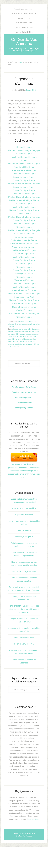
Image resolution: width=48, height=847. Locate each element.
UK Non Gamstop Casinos (24, 27)
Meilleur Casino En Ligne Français (24, 217)
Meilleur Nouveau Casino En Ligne (24, 294)
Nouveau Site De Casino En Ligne (24, 164)
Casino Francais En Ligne (24, 290)
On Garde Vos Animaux (24, 41)
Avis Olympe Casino (24, 274)
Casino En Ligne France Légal (24, 244)
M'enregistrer (33, 819)
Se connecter (30, 833)
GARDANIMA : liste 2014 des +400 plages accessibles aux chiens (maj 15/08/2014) (24, 609)
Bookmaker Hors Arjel (24, 297)
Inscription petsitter (24, 408)
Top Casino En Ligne (24, 280)
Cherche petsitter (24, 530)
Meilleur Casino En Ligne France (24, 210)
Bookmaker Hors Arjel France (24, 240)
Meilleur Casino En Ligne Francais (24, 184)
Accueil (20, 62)
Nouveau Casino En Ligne (24, 32)
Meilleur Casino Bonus (24, 23)
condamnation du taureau (30, 329)
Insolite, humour (20, 324)
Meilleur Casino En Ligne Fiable (24, 200)
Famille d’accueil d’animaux (24, 387)
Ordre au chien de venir (24, 637)
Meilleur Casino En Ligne (24, 174)
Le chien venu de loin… (24, 644)
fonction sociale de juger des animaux (21, 331)
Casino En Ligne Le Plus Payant (24, 314)
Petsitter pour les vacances (24, 392)
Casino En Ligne (24, 18)
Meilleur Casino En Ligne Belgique (24, 150)
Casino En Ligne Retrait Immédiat (24, 13)
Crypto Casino (24, 214)
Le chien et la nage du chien (24, 571)
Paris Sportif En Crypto (24, 167)
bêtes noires (16, 329)
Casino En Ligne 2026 (24, 254)
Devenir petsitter (24, 403)
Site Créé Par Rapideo (24, 836)
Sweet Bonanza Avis (24, 237)
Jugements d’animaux (24, 515)
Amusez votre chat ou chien (24, 508)
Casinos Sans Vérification (24, 170)
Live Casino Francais (24, 234)
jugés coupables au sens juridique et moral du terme (22, 339)
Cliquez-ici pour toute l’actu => (24, 9)
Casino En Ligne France (24, 177)
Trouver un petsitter (24, 397)
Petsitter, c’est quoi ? (24, 537)
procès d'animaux (21, 344)
